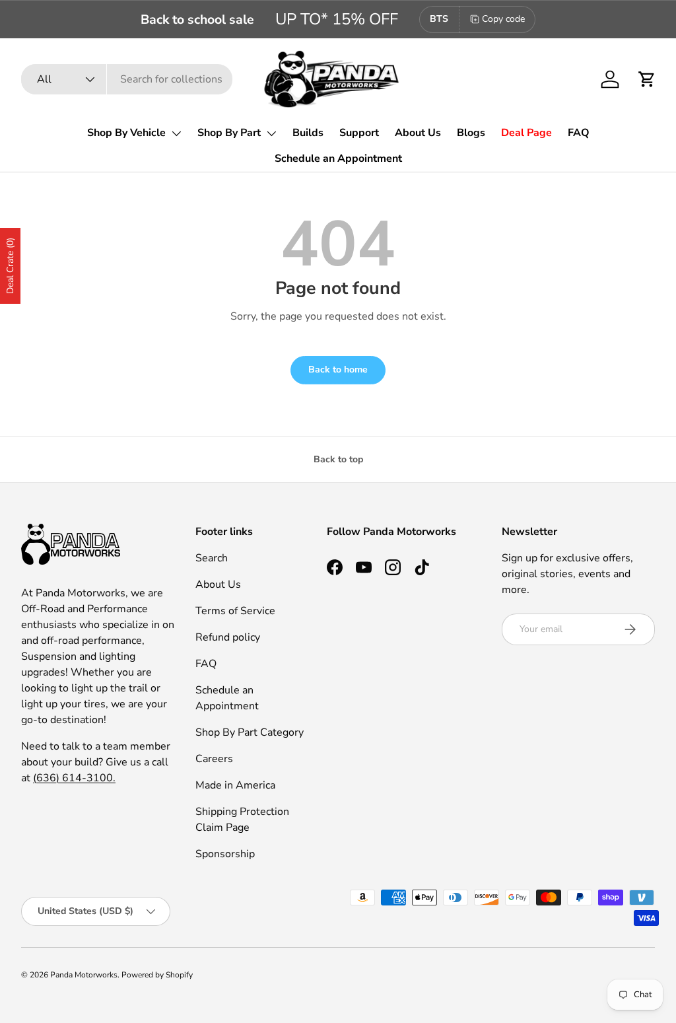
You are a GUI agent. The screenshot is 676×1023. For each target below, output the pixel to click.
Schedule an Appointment (338, 158)
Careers (214, 759)
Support (359, 132)
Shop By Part (229, 132)
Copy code (503, 19)
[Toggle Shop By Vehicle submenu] (176, 133)
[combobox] (126, 79)
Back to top (338, 459)
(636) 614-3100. (74, 778)
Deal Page (526, 132)
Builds (307, 132)
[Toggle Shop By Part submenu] (271, 133)
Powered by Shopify (157, 975)
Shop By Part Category (249, 732)
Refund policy (227, 637)
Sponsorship (225, 854)
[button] (646, 79)
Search (211, 558)
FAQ (579, 132)
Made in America (235, 785)
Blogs (471, 132)
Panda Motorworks (84, 975)
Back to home (338, 369)
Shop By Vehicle (126, 132)
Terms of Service (235, 611)
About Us (418, 132)
